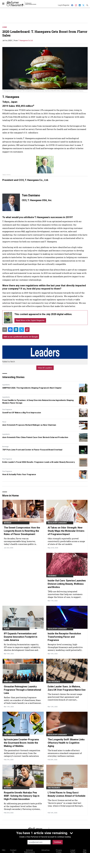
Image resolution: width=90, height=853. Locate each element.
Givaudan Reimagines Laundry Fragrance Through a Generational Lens (22, 689)
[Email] (4, 329)
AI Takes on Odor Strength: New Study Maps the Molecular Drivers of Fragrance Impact (66, 531)
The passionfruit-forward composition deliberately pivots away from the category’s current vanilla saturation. (22, 753)
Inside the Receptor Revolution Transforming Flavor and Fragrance (64, 636)
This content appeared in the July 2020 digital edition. (43, 314)
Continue (57, 842)
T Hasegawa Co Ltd (25, 40)
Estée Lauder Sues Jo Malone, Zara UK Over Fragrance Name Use (66, 688)
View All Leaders (45, 367)
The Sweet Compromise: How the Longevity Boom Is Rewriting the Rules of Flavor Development (22, 531)
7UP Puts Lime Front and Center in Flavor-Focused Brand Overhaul (32, 450)
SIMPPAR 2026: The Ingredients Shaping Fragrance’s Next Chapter (32, 388)
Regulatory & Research (57, 523)
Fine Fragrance (7, 409)
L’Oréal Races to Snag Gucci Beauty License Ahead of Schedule (66, 794)
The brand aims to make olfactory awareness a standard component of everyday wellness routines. (65, 753)
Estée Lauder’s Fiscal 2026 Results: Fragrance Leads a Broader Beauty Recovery (38, 462)
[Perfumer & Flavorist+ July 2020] (8, 318)
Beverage (5, 446)
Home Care (8, 682)
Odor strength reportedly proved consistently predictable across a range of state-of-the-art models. (66, 541)
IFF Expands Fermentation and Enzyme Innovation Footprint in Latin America (20, 636)
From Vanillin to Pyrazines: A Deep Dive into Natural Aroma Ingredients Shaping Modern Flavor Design (38, 401)
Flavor (4, 422)
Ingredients (6, 385)
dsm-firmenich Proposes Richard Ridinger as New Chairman (29, 425)
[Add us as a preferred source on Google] (27, 329)
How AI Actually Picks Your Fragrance (19, 474)
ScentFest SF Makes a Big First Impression (21, 413)
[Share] (10, 329)
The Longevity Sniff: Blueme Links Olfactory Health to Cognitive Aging (66, 742)
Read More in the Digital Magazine (30, 320)
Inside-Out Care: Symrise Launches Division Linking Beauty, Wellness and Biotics (67, 584)
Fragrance (52, 576)
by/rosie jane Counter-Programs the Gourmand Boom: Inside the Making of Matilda (21, 742)
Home (4, 27)
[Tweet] (21, 329)
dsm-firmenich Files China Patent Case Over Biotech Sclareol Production (35, 437)
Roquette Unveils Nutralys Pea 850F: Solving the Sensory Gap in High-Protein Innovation (21, 795)
